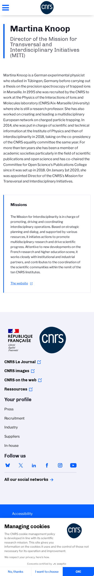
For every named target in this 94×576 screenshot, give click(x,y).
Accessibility (22, 514)
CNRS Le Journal (20, 361)
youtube (73, 465)
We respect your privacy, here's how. (27, 557)
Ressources (15, 389)
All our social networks (21, 479)
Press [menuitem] (9, 409)
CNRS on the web (20, 380)
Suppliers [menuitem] (12, 436)
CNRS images (16, 370)
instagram (60, 465)
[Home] (47, 7)
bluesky (7, 465)
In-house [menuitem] (11, 446)
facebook (47, 465)
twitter (20, 465)
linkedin (34, 465)
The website (19, 283)
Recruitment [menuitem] (14, 418)
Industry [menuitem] (11, 427)
